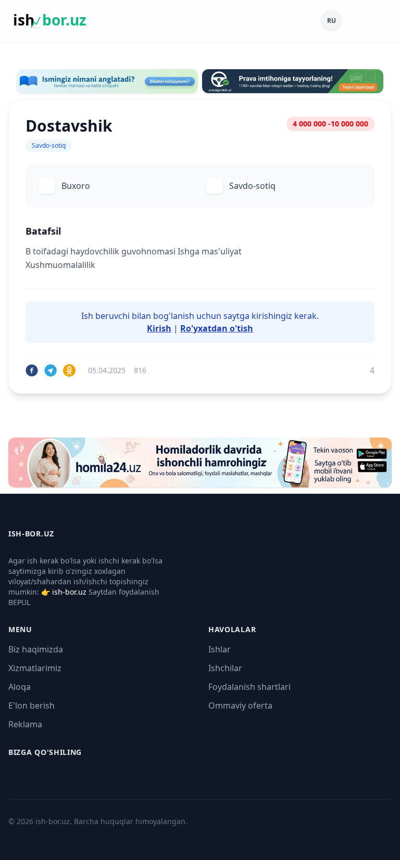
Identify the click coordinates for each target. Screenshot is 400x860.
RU (331, 20)
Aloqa (19, 686)
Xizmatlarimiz (34, 668)
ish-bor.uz (69, 592)
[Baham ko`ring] (32, 370)
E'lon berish (31, 705)
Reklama (25, 724)
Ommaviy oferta (240, 705)
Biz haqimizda (35, 649)
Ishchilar (225, 668)
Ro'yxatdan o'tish (216, 328)
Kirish (159, 328)
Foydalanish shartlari (249, 686)
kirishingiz (272, 316)
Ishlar (219, 649)
